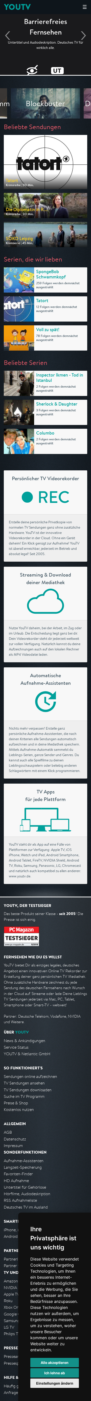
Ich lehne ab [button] (54, 1373)
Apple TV (11, 1294)
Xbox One (12, 1307)
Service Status (16, 1047)
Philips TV (12, 1333)
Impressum (13, 1145)
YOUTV (17, 7)
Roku (8, 1300)
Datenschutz (15, 1139)
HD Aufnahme (16, 1180)
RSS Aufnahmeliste (20, 1200)
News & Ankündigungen (24, 1040)
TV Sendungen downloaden (28, 1090)
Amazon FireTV (17, 1281)
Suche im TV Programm (24, 1096)
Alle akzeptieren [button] (55, 1362)
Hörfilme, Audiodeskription (27, 1193)
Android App (15, 1236)
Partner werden (17, 1265)
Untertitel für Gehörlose (25, 1187)
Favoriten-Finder (18, 1174)
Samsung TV (14, 1320)
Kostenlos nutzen (19, 1109)
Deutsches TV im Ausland (26, 1207)
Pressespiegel (15, 1363)
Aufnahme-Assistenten (23, 1160)
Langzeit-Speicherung (23, 1167)
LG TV (9, 1327)
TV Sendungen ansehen (24, 1083)
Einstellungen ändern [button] (54, 1383)
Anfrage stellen (17, 1392)
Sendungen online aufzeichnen (30, 1076)
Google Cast (15, 1314)
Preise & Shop (16, 1103)
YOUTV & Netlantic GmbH (27, 1053)
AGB (8, 1132)
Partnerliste (14, 1259)
